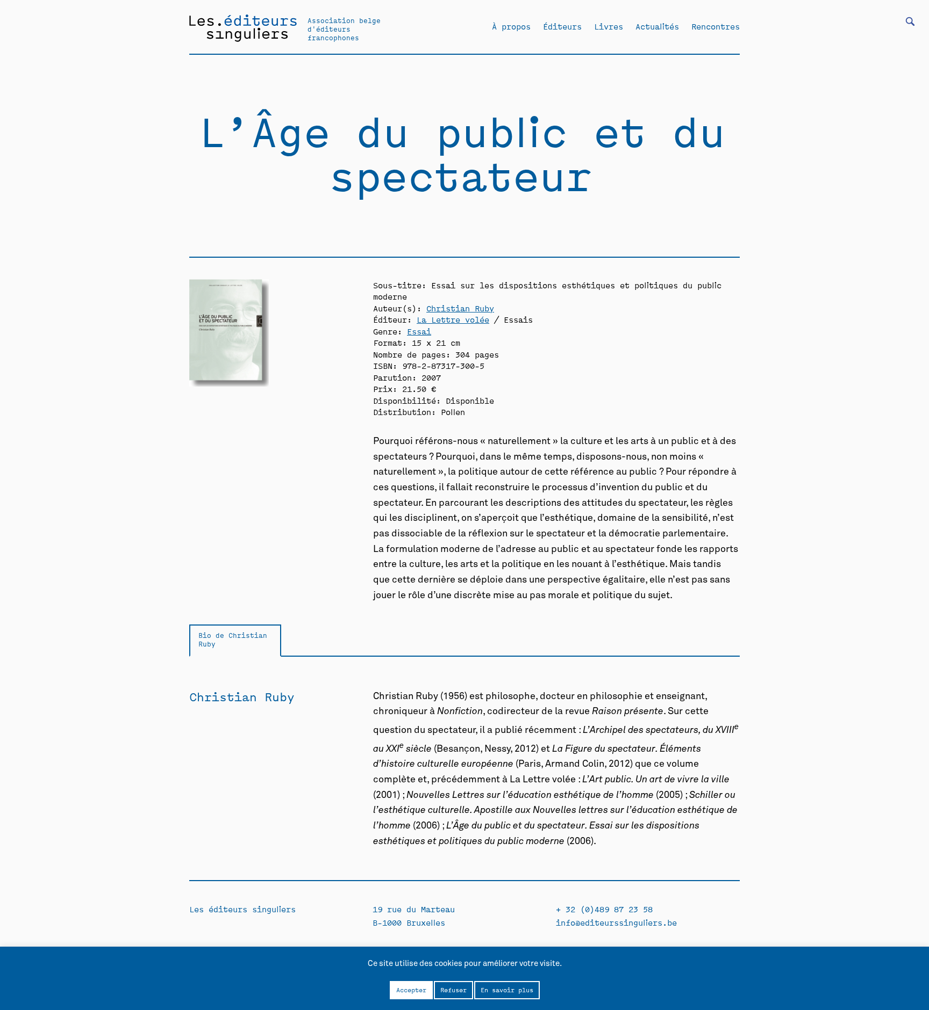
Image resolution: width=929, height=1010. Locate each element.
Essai (419, 331)
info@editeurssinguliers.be (616, 922)
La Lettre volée (453, 319)
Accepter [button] (411, 989)
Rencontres (715, 26)
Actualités (657, 26)
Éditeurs (562, 26)
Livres (608, 26)
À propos (511, 26)
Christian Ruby (460, 308)
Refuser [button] (453, 989)
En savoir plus (507, 989)
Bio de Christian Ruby (232, 639)
